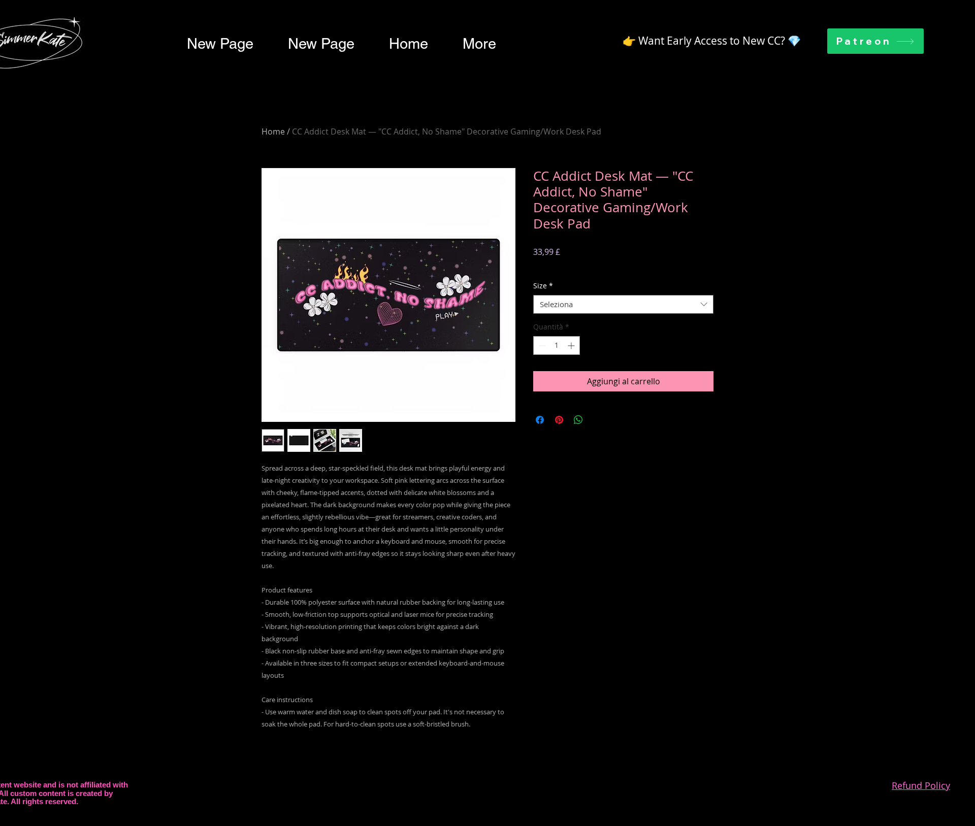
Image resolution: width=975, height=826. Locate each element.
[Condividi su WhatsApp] (578, 420)
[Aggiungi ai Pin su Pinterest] (559, 420)
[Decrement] (541, 345)
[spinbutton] (556, 345)
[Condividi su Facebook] (540, 420)
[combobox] (623, 304)
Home (273, 131)
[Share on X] (598, 420)
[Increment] (572, 345)
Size (543, 285)
